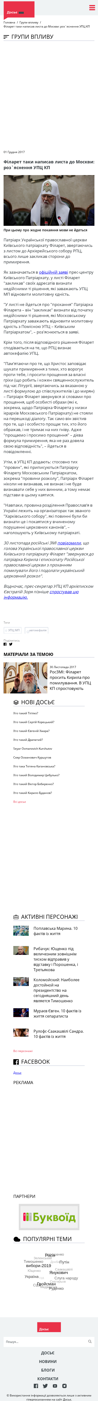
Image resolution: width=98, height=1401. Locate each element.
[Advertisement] (49, 95)
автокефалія (38, 630)
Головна (9, 22)
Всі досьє (19, 802)
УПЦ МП (14, 630)
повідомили (69, 543)
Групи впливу (29, 22)
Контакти (47, 1378)
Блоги (48, 1370)
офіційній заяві (53, 272)
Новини (48, 1361)
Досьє (17, 1073)
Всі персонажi (23, 1051)
